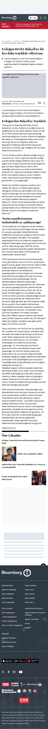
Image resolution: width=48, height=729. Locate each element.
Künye (27, 623)
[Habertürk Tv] (15, 684)
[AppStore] (8, 661)
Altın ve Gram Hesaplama (12, 625)
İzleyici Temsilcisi (32, 619)
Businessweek (7, 585)
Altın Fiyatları (30, 598)
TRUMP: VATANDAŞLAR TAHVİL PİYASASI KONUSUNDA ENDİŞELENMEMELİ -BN (28, 25)
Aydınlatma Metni (9, 642)
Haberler (17, 41)
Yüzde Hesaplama (9, 617)
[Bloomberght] (9, 18)
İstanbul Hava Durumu (34, 608)
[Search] (41, 17)
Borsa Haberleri (8, 594)
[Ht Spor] (23, 684)
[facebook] (8, 672)
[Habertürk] (5, 684)
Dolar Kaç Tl (29, 602)
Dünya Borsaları (8, 602)
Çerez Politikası (8, 646)
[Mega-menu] (45, 17)
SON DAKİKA (6, 25)
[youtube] (20, 672)
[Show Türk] (29, 691)
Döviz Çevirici (7, 608)
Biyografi (5, 634)
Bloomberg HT (7, 41)
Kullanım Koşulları (9, 638)
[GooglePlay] (20, 661)
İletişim (28, 627)
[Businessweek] (11, 691)
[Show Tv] (24, 691)
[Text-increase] (39, 102)
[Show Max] (35, 691)
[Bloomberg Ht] (34, 684)
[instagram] (14, 672)
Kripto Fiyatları (30, 585)
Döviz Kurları (30, 594)
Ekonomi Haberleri (9, 590)
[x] (3, 672)
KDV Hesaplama (8, 613)
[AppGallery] (33, 661)
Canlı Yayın (29, 590)
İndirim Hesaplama (9, 621)
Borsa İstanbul (7, 598)
